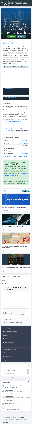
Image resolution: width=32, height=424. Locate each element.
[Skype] (29, 191)
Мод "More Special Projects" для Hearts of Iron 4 (14, 207)
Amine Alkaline (24, 143)
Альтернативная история (10, 331)
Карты (5, 345)
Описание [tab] (8, 43)
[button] (4, 287)
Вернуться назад (8, 191)
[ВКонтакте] (23, 191)
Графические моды (9, 342)
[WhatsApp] (27, 191)
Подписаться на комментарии (13, 322)
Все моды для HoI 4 (9, 328)
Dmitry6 (24, 141)
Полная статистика (17, 377)
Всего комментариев (8, 372)
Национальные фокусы (10, 349)
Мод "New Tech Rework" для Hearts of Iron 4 (13, 226)
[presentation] (4, 287)
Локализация (7, 356)
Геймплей (6, 338)
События (6, 353)
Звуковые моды (8, 360)
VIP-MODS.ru (6, 419)
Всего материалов (9, 370)
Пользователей (7, 373)
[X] (25, 191)
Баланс (6, 335)
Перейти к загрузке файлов (15, 156)
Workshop (25, 153)
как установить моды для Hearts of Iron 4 (16, 174)
